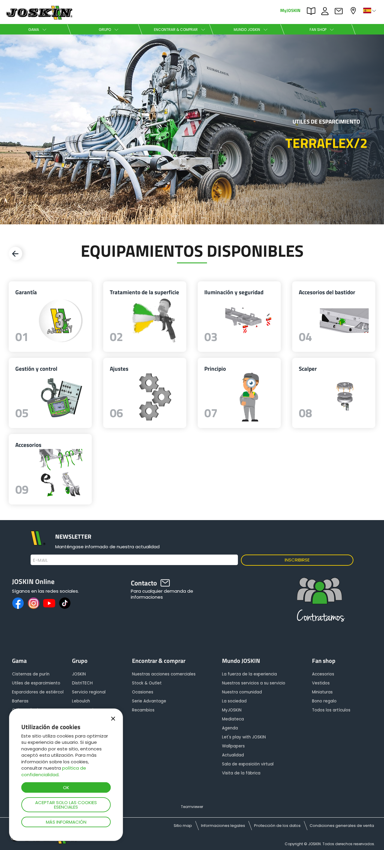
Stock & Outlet (147, 683)
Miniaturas (322, 692)
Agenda (230, 728)
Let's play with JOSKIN (244, 737)
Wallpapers (233, 746)
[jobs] (319, 602)
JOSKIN (79, 674)
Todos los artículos (331, 710)
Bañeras (20, 701)
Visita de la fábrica (241, 773)
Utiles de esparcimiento (36, 683)
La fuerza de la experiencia (249, 674)
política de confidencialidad (53, 771)
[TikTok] (65, 603)
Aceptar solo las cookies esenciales (66, 804)
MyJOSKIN (290, 10)
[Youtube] (49, 603)
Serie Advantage (149, 701)
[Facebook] (18, 603)
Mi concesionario (354, 10)
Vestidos (321, 683)
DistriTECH (82, 683)
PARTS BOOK (312, 10)
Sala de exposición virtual (248, 764)
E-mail (40, 560)
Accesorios (323, 674)
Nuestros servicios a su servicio (253, 683)
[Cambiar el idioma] (370, 10)
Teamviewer (192, 806)
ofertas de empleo (326, 10)
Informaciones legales (223, 825)
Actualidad (233, 755)
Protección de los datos (277, 825)
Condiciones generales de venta (342, 825)
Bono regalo (324, 701)
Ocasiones (142, 692)
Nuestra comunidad (242, 692)
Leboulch (81, 701)
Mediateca (233, 719)
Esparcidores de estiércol (38, 692)
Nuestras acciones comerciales (164, 674)
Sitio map (183, 825)
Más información (66, 822)
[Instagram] (34, 603)
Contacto (340, 10)
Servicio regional (89, 692)
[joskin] (38, 18)
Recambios (143, 710)
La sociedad (234, 701)
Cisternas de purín (31, 674)
